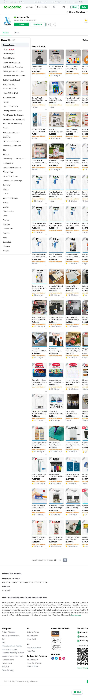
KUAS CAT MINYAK (10, 93)
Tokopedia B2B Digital (10, 649)
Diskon (8, 49)
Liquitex (6, 207)
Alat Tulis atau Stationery (12, 124)
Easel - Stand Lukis (10, 106)
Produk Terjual (8, 54)
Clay (5, 150)
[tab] (5, 32)
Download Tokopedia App (15, 2)
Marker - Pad (8, 172)
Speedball (7, 242)
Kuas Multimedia (9, 97)
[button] (77, 12)
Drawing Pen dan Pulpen (12, 111)
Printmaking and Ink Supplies (14, 159)
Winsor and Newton (10, 198)
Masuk (74, 7)
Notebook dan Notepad (12, 168)
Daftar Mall (31, 651)
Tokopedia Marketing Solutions (13, 653)
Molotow (6, 224)
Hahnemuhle (8, 229)
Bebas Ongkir (31, 639)
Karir (3, 639)
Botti (5, 238)
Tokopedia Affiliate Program (12, 646)
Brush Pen (7, 137)
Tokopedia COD (32, 635)
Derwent (6, 233)
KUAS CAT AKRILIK (10, 89)
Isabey (5, 194)
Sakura (5, 203)
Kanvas (6, 102)
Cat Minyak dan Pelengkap (13, 71)
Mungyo (6, 251)
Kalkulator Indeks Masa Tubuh (12, 656)
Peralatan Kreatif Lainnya (12, 181)
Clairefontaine (8, 211)
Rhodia (5, 216)
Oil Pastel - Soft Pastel (12, 141)
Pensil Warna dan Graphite (13, 115)
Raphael (6, 220)
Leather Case (8, 163)
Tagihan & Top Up (33, 632)
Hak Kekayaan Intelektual (11, 635)
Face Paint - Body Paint (12, 146)
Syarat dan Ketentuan (34, 663)
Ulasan (16, 33)
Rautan (5, 128)
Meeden (6, 246)
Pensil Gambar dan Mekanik (14, 119)
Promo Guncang (7, 670)
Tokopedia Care (79, 2)
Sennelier (6, 185)
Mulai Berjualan (56, 2)
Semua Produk (9, 45)
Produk (6, 33)
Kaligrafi (6, 154)
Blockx (5, 189)
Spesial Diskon (9, 58)
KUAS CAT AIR (8, 84)
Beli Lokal (5, 667)
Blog (3, 642)
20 (55, 560)
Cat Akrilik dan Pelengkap (13, 67)
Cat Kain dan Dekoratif (11, 80)
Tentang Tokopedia (40, 2)
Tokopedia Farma (8, 660)
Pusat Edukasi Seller (34, 647)
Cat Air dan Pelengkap (11, 62)
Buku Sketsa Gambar (11, 132)
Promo (67, 2)
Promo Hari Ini (7, 663)
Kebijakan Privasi (32, 666)
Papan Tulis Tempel (10, 176)
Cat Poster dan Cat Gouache (14, 76)
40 (60, 560)
